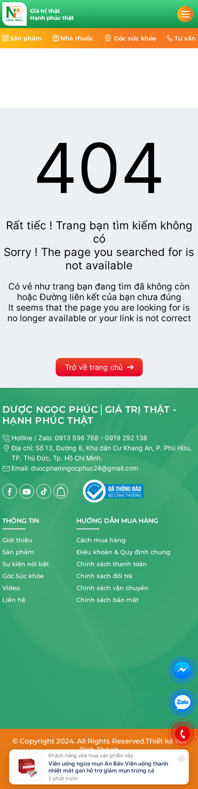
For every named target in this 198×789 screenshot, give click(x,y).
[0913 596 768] (182, 733)
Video (11, 587)
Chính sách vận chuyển (112, 587)
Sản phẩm (18, 552)
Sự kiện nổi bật (25, 564)
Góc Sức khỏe (23, 575)
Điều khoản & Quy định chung (123, 552)
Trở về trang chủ (93, 367)
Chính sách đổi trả (104, 575)
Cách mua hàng (101, 540)
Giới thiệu (17, 540)
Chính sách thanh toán (111, 564)
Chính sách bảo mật (107, 599)
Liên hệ (13, 599)
